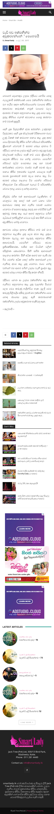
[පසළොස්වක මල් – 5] (10, 674)
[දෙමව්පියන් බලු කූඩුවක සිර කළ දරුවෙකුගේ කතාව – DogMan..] (9, 353)
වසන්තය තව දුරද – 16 (28, 640)
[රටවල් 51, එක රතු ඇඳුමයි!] (9, 486)
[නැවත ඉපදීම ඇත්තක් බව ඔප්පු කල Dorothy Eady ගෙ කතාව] (9, 474)
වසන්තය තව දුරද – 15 (28, 693)
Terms (41, 811)
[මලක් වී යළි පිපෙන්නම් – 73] (10, 656)
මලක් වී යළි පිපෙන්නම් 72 (30, 711)
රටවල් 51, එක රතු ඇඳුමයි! (28, 483)
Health (20, 20)
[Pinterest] (17, 48)
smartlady (9, 40)
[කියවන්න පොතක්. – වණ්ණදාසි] (9, 378)
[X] (11, 48)
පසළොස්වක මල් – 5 (28, 675)
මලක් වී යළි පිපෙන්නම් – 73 (31, 658)
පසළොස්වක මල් (25, 672)
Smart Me (12, 20)
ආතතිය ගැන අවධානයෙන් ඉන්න (30, 363)
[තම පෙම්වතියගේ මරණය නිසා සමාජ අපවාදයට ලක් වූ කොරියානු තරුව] (9, 461)
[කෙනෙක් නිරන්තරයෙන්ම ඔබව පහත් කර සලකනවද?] (9, 436)
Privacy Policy (32, 811)
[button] (4, 12)
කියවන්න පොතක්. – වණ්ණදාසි (30, 375)
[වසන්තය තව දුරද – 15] (10, 692)
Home (5, 20)
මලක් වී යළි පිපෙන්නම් (27, 655)
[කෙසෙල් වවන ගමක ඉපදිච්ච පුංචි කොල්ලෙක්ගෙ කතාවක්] (9, 403)
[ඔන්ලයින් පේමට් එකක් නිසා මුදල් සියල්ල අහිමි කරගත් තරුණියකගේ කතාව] (9, 499)
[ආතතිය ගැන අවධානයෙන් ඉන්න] (9, 365)
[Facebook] (5, 48)
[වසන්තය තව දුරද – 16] (10, 638)
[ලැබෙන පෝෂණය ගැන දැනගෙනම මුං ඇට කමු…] (9, 390)
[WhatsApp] (23, 48)
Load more (26, 722)
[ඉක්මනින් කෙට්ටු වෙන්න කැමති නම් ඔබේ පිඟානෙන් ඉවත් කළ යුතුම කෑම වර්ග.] (9, 415)
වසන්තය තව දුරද (25, 637)
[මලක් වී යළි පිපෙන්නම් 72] (10, 710)
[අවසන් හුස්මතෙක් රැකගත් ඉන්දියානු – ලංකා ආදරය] (9, 449)
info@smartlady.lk (33, 762)
